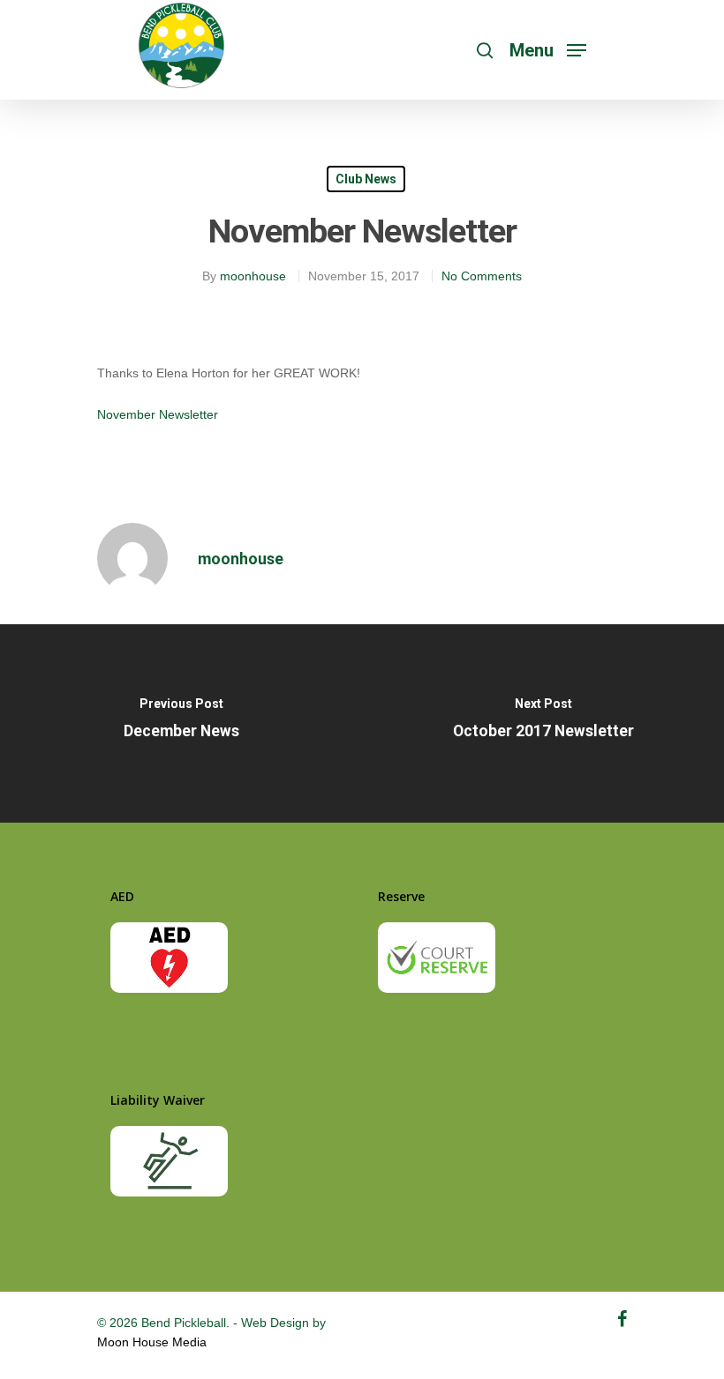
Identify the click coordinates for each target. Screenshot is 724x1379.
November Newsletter (157, 414)
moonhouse (253, 276)
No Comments (481, 276)
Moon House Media (152, 1342)
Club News (366, 179)
